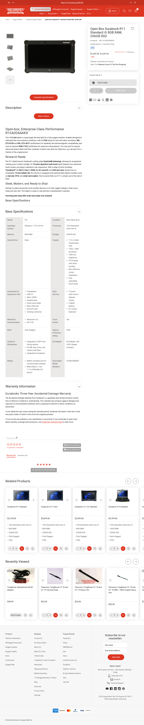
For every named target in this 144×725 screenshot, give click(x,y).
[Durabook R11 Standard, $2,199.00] (21, 496)
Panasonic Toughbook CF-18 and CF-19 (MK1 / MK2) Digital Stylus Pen (122, 590)
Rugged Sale (10, 665)
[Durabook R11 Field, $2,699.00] (55, 496)
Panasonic (67, 638)
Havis (65, 656)
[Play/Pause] (9, 2)
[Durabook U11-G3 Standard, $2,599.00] (89, 496)
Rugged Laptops (11, 647)
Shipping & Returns (41, 669)
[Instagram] (119, 688)
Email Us (117, 679)
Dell (64, 651)
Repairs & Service (78, 13)
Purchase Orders (40, 643)
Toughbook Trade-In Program (44, 660)
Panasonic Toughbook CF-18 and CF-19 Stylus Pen (88, 588)
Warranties (38, 665)
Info (88, 13)
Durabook (66, 665)
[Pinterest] (111, 100)
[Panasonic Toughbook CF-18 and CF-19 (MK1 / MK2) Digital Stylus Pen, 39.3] (123, 576)
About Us (37, 647)
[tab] (12, 455)
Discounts (37, 686)
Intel (64, 678)
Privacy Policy (39, 691)
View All (66, 682)
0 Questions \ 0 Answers (15, 447)
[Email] (94, 100)
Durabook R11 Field (49, 507)
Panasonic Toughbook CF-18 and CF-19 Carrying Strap (54, 588)
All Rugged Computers (13, 643)
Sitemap (37, 695)
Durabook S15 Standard (118, 507)
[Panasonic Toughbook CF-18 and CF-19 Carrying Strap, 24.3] (55, 576)
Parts (7, 656)
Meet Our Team (40, 651)
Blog (35, 682)
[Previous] (13, 2)
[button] (72, 450)
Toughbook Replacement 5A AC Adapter (20, 588)
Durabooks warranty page (52, 422)
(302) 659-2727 (117, 676)
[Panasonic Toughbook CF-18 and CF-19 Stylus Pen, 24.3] (89, 576)
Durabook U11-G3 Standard (86, 507)
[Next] (130, 2)
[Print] (99, 100)
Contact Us (38, 638)
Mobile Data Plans (40, 673)
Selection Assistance (12, 638)
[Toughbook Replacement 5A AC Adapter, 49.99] (21, 576)
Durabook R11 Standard (17, 507)
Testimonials (38, 656)
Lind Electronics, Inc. (70, 660)
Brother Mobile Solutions (72, 673)
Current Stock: (95, 75)
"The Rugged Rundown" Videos (45, 678)
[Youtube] (107, 688)
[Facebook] (90, 100)
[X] (103, 100)
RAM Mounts (67, 647)
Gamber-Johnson (69, 669)
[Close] (135, 2)
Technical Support (117, 683)
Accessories (9, 660)
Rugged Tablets (11, 651)
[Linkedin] (107, 100)
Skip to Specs (43, 116)
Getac (65, 643)
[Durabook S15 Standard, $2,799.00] (123, 496)
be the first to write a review (43, 470)
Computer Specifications (44, 97)
